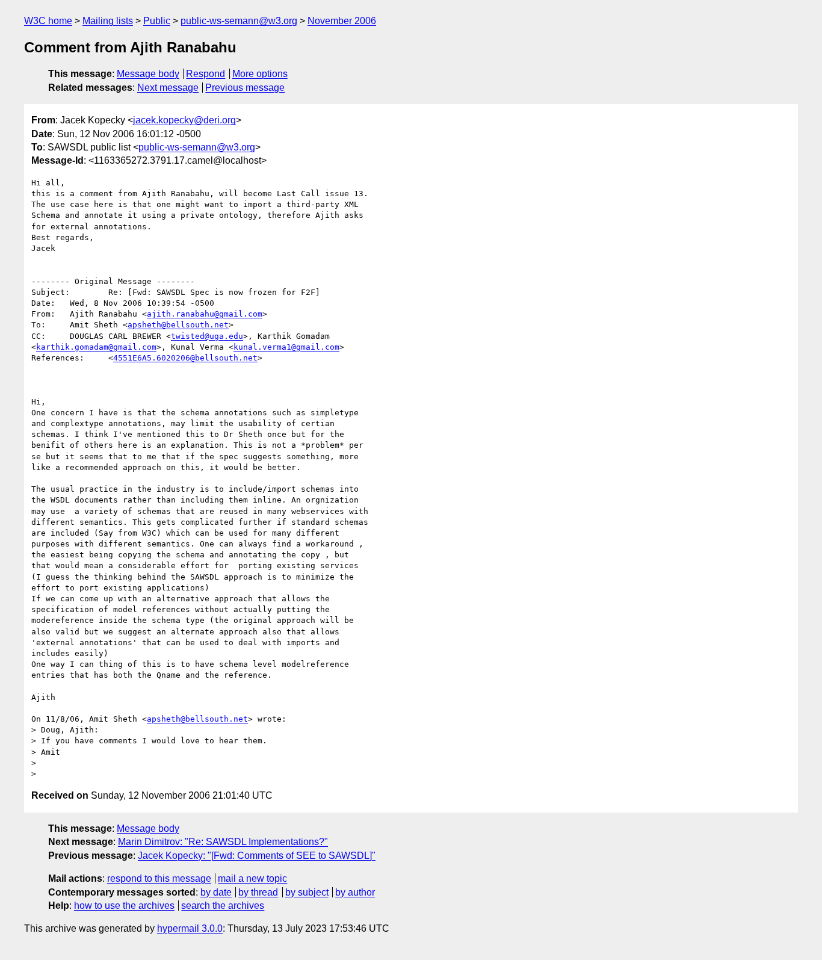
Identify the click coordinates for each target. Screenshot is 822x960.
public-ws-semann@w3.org (239, 21)
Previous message (245, 87)
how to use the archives (124, 905)
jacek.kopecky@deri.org (184, 120)
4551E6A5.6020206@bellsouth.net (185, 357)
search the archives (222, 905)
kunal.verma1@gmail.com (286, 346)
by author (355, 892)
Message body (148, 74)
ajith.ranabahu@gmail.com (204, 313)
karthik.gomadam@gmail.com (96, 346)
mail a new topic (252, 878)
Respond (205, 74)
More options (260, 74)
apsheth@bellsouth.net (178, 324)
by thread (258, 892)
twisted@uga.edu (207, 336)
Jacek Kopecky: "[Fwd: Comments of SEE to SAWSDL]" (256, 855)
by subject (307, 892)
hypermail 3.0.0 (190, 928)
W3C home (48, 21)
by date (216, 892)
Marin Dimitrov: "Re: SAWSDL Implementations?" (223, 842)
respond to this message (159, 878)
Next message (168, 87)
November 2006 (341, 21)
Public (156, 21)
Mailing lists (107, 21)
